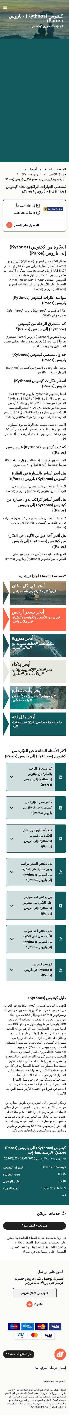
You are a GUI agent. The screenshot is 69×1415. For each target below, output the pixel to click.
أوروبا (33, 169)
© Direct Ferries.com (55, 1381)
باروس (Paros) (31, 174)
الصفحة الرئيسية (55, 169)
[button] (36, 777)
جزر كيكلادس (57, 174)
